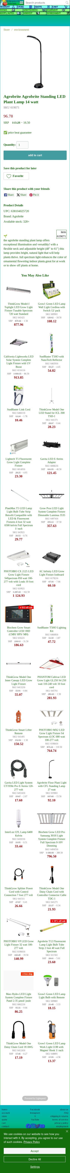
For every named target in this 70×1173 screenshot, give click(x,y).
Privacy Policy (32, 1142)
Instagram (35, 1113)
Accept (35, 1151)
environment (53, 13)
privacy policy (61, 1123)
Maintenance (30, 10)
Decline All (35, 1159)
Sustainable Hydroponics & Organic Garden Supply (12, 2)
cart (4, 1123)
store (4, 1116)
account (6, 1113)
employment (62, 1126)
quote (4, 1119)
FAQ (66, 1113)
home (4, 1109)
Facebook (35, 1109)
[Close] (64, 1133)
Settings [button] (35, 1167)
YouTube (35, 1119)
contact (5, 1126)
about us (64, 1109)
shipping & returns (59, 1116)
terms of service (60, 1119)
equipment (51, 10)
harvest (27, 13)
